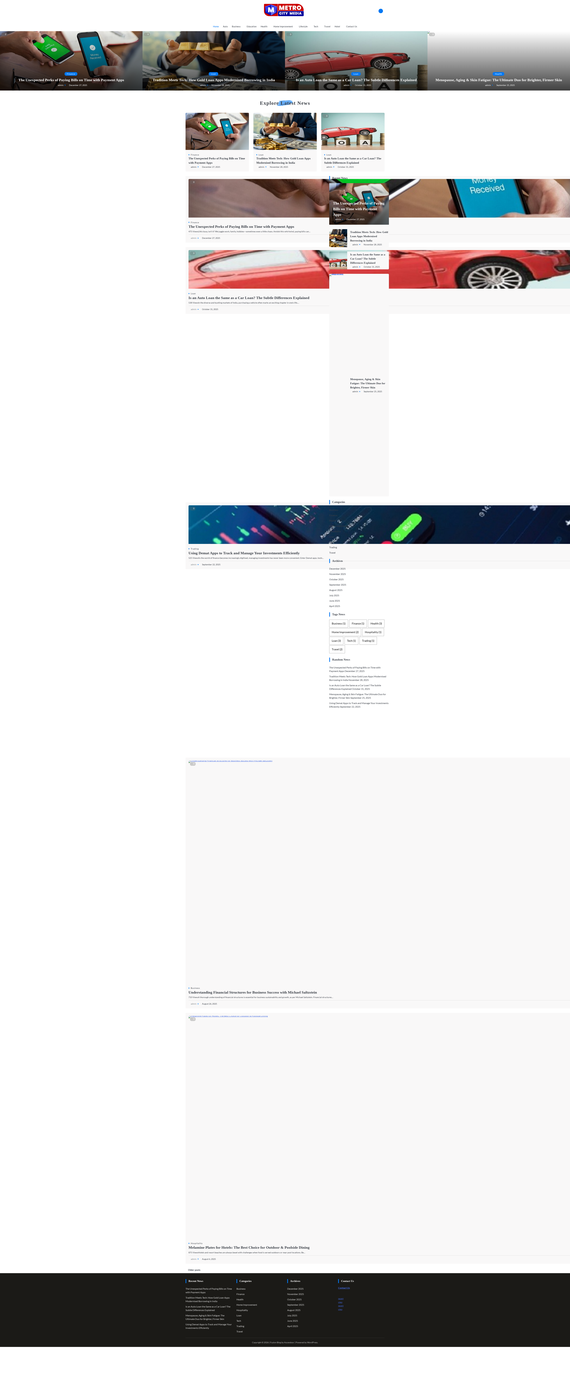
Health (264, 26)
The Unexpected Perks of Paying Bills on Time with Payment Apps (71, 80)
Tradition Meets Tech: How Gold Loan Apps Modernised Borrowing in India (214, 80)
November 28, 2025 (220, 85)
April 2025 (334, 606)
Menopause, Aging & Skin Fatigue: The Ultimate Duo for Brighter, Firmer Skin (499, 80)
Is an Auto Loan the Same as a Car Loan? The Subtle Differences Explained (356, 80)
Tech (316, 26)
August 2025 (335, 590)
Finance (71, 74)
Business (236, 26)
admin (61, 85)
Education (251, 26)
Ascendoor (289, 1342)
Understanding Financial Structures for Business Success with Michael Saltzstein (253, 992)
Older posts (194, 1269)
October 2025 (336, 579)
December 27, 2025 (78, 85)
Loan (213, 74)
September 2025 (337, 584)
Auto (225, 26)
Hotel (337, 26)
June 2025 (334, 600)
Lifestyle (303, 26)
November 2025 (337, 574)
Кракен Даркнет (358, 1298)
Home (216, 26)
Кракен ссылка (357, 1302)
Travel (327, 26)
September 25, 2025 (505, 85)
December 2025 (337, 568)
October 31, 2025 (363, 85)
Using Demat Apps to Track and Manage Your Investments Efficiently (244, 553)
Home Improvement (283, 26)
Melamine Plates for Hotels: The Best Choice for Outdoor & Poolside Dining (249, 1247)
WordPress (312, 1342)
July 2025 (334, 595)
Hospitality (197, 1243)
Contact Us (351, 26)
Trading (195, 548)
